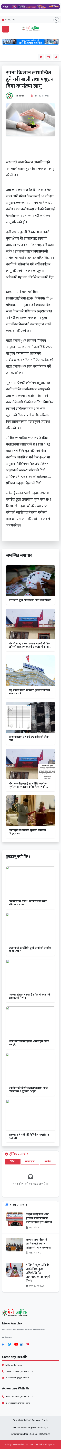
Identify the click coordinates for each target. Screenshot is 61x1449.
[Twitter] (10, 1344)
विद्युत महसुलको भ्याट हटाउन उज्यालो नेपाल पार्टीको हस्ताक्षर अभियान (39, 1218)
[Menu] (5, 29)
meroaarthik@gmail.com (18, 1403)
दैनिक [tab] (12, 1161)
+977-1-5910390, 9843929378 (19, 1371)
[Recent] (48, 57)
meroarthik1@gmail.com (17, 1378)
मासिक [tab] (48, 1161)
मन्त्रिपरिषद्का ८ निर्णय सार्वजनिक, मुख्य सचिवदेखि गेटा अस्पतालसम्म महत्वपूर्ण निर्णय (38, 1273)
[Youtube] (16, 1344)
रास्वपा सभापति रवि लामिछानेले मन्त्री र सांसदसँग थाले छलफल (38, 1244)
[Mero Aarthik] (30, 1313)
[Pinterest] (28, 1344)
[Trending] (41, 57)
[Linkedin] (22, 1344)
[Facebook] (4, 1344)
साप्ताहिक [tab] (30, 1161)
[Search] (56, 57)
